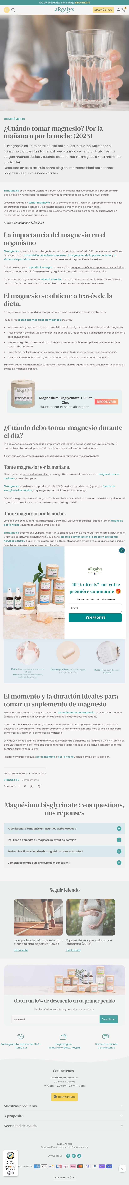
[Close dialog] (122, 550)
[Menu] (16, 1152)
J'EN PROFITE (95, 617)
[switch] (10, 1173)
